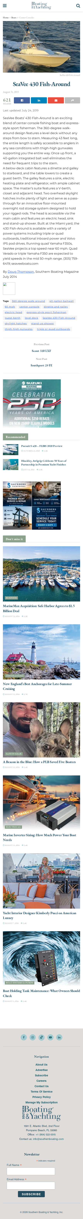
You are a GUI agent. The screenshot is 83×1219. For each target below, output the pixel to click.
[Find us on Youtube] (50, 1037)
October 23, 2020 (31, 451)
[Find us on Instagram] (33, 1037)
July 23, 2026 (29, 469)
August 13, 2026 (12, 616)
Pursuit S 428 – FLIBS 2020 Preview (42, 446)
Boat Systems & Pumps (19, 982)
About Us (41, 1064)
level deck (31, 317)
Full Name (14, 1165)
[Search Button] (78, 6)
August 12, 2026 (12, 694)
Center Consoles (26, 17)
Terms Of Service (42, 1091)
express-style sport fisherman (46, 312)
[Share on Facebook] (22, 100)
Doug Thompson (21, 272)
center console (29, 306)
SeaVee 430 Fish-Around (59, 317)
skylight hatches (16, 323)
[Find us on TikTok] (41, 1037)
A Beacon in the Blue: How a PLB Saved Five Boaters (39, 761)
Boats (13, 17)
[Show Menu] (5, 6)
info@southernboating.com (48, 1138)
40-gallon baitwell (61, 301)
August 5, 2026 (12, 1001)
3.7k (26, 694)
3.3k (46, 451)
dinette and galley (56, 306)
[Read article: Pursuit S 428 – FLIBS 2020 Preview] (10, 449)
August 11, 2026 (12, 845)
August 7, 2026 (12, 923)
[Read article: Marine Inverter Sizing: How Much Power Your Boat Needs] (41, 803)
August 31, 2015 (11, 92)
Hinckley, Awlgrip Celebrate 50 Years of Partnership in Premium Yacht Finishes (43, 463)
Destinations (15, 675)
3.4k (40, 469)
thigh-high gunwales (19, 329)
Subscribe (41, 1075)
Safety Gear (14, 753)
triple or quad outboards (53, 329)
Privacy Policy (41, 1097)
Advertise (42, 1070)
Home (6, 17)
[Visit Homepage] (41, 6)
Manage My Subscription (41, 1102)
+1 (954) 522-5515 (46, 1134)
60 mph (10, 306)
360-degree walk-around (28, 301)
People (10, 905)
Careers (41, 1080)
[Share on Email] (56, 100)
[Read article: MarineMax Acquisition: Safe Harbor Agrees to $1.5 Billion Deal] (41, 573)
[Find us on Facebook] (24, 1037)
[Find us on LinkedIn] (59, 1037)
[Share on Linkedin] (39, 100)
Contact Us (42, 1086)
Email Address (16, 1179)
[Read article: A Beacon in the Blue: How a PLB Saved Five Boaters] (41, 729)
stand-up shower (42, 323)
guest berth (12, 317)
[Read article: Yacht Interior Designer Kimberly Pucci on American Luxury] (41, 881)
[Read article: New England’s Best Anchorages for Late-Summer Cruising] (41, 651)
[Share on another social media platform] (72, 100)
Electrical (13, 827)
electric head (13, 312)
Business (11, 597)
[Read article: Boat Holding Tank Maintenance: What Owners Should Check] (41, 958)
